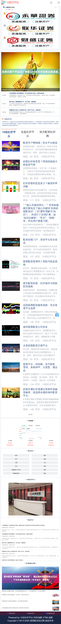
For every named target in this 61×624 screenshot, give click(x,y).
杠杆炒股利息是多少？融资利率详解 (40, 184)
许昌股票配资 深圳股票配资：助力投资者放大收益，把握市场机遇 (26, 93)
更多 (55, 7)
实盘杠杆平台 (31, 613)
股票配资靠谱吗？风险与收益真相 (40, 262)
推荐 (45, 469)
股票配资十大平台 (16, 469)
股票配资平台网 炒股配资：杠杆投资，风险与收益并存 (15, 594)
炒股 (45, 466)
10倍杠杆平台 (12, 613)
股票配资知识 (16, 473)
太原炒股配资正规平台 (35, 345)
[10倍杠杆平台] (10, 2)
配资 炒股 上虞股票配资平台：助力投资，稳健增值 (22, 101)
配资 (16, 455)
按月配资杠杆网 (50, 613)
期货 (45, 473)
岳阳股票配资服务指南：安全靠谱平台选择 (40, 306)
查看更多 (30, 414)
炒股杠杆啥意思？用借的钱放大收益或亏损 (40, 162)
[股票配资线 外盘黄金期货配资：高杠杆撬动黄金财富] (55, 602)
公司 (45, 462)
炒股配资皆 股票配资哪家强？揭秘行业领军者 (12, 560)
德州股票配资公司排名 (35, 326)
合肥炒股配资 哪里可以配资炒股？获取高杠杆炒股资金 (15, 608)
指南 (45, 459)
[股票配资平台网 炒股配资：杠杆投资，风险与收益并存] (55, 595)
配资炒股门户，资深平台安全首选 (40, 241)
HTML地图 (48, 617)
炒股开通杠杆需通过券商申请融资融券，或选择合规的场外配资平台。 (40, 392)
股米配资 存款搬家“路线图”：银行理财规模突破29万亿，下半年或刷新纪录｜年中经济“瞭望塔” (24, 591)
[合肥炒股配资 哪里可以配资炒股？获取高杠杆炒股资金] (55, 609)
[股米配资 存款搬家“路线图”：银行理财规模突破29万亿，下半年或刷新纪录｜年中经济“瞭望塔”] (30, 578)
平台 (16, 466)
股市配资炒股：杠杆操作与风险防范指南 (40, 284)
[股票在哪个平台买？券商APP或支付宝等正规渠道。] (30, 71)
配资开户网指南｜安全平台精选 (40, 142)
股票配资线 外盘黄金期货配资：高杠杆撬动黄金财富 (15, 601)
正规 (16, 462)
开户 (16, 459)
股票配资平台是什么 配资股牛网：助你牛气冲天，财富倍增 (24, 110)
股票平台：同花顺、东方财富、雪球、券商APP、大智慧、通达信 (40, 367)
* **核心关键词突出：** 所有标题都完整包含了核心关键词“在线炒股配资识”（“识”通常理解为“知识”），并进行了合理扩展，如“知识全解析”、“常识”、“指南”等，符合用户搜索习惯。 (41, 212)
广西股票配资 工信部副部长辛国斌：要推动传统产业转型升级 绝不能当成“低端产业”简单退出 (23, 525)
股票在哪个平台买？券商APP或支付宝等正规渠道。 (15, 90)
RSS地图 (38, 617)
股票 (45, 455)
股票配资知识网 (37, 620)
